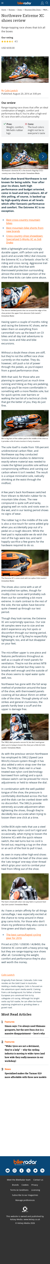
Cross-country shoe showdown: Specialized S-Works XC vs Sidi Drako (24, 239)
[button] (25, 159)
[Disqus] (25, 1121)
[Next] (43, 156)
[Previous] (7, 156)
